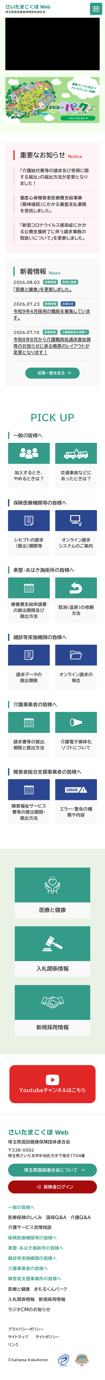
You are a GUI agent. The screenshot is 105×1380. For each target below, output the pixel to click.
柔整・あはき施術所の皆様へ (36, 1248)
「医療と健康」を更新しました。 (42, 289)
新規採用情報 (52, 1299)
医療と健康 (19, 1289)
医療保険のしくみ (25, 1217)
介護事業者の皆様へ (28, 1268)
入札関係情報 (21, 1299)
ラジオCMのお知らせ (29, 1309)
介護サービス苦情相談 (30, 1227)
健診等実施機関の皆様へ (32, 1258)
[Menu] (96, 8)
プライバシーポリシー (25, 1329)
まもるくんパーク (50, 1289)
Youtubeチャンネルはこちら (52, 1090)
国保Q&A (56, 1217)
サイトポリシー (47, 1337)
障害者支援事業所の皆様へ (34, 1278)
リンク (13, 1345)
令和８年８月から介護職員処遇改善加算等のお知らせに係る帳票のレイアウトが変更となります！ (52, 346)
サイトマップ (18, 1337)
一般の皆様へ (21, 1207)
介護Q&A (81, 1217)
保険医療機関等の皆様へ (32, 1238)
